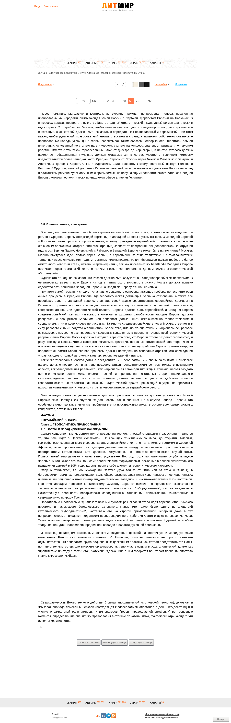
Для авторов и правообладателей (162, 714)
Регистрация (50, 6)
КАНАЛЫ (155, 63)
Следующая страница (141, 642)
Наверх (221, 719)
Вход (37, 6)
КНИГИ (113, 63)
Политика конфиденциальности (161, 717)
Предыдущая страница (114, 642)
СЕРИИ (134, 63)
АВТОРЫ (90, 63)
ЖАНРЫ (72, 63)
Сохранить (181, 84)
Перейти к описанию (89, 642)
